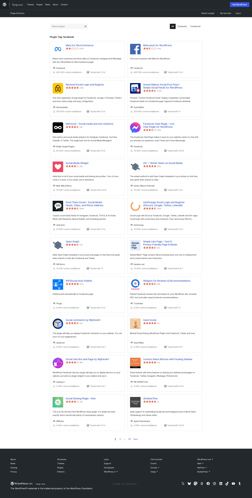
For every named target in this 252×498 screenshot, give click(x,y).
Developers (109, 468)
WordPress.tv (111, 472)
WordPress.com (205, 459)
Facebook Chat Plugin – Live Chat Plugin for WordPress (158, 125)
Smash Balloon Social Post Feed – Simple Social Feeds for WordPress (162, 86)
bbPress (202, 468)
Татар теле (40, 484)
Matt (200, 463)
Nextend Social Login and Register (85, 84)
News (12, 463)
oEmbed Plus (150, 398)
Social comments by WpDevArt (83, 320)
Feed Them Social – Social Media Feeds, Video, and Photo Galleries (84, 204)
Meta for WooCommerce (80, 45)
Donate (155, 468)
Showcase (61, 459)
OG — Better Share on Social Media (163, 163)
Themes (60, 463)
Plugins (60, 468)
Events (154, 463)
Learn (106, 459)
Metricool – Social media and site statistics (89, 123)
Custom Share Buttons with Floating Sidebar (167, 359)
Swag (154, 472)
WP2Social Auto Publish (79, 280)
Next (136, 439)
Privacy (13, 472)
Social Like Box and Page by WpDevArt (87, 359)
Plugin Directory (17, 13)
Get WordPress (239, 4)
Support (107, 463)
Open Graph (72, 241)
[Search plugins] (85, 26)
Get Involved (156, 459)
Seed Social (149, 320)
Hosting (13, 468)
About (13, 459)
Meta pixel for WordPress (157, 45)
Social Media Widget (77, 163)
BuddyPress (203, 472)
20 (129, 439)
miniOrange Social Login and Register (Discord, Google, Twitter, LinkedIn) (164, 204)
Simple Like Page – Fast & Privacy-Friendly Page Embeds (160, 243)
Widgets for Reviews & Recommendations (166, 280)
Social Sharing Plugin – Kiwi (81, 398)
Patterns (61, 472)
